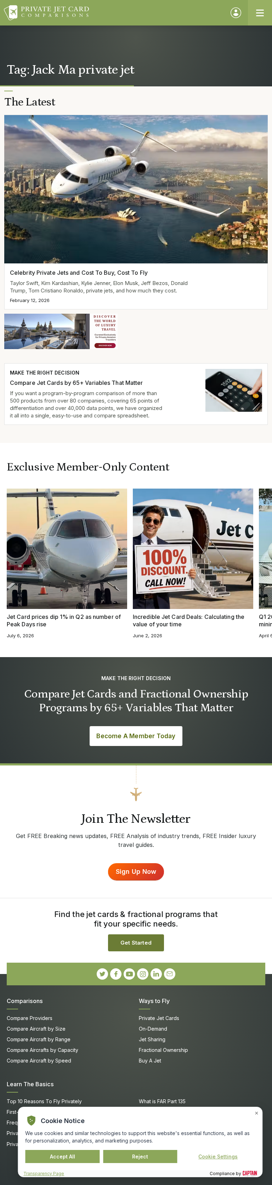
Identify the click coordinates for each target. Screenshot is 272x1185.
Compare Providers (29, 1018)
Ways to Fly (154, 1000)
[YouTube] (129, 974)
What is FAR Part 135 (162, 1101)
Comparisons (25, 1000)
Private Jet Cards (159, 1018)
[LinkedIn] (156, 974)
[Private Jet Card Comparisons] (114, 12)
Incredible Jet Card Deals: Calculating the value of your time (188, 620)
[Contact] (169, 974)
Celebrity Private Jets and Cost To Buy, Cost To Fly (79, 272)
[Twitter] (102, 974)
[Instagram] (142, 974)
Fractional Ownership (163, 1050)
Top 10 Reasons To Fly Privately (44, 1101)
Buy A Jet (150, 1061)
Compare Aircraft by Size (36, 1029)
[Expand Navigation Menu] (260, 12)
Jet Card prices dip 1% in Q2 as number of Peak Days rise (64, 620)
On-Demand (153, 1029)
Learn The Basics (30, 1084)
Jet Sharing (152, 1039)
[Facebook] (115, 974)
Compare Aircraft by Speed (39, 1061)
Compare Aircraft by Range (38, 1039)
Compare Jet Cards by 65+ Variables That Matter (76, 382)
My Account (236, 12)
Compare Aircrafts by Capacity (42, 1050)
